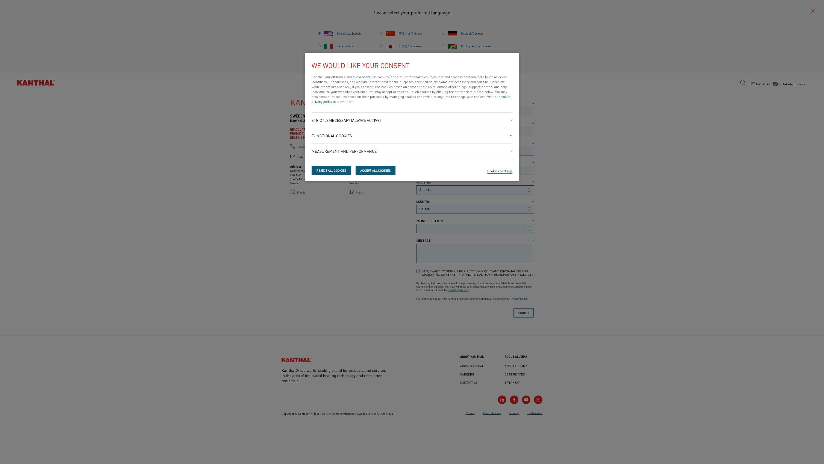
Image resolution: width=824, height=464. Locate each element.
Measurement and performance (344, 151)
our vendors (361, 76)
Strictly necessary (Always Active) (346, 120)
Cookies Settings (499, 170)
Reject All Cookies (331, 170)
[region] (412, 117)
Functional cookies (332, 135)
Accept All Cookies (375, 170)
